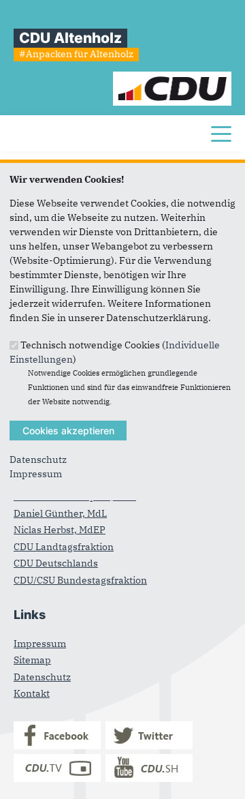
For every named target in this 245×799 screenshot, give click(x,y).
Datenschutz (38, 459)
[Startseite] (172, 78)
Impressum (36, 474)
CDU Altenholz (70, 37)
